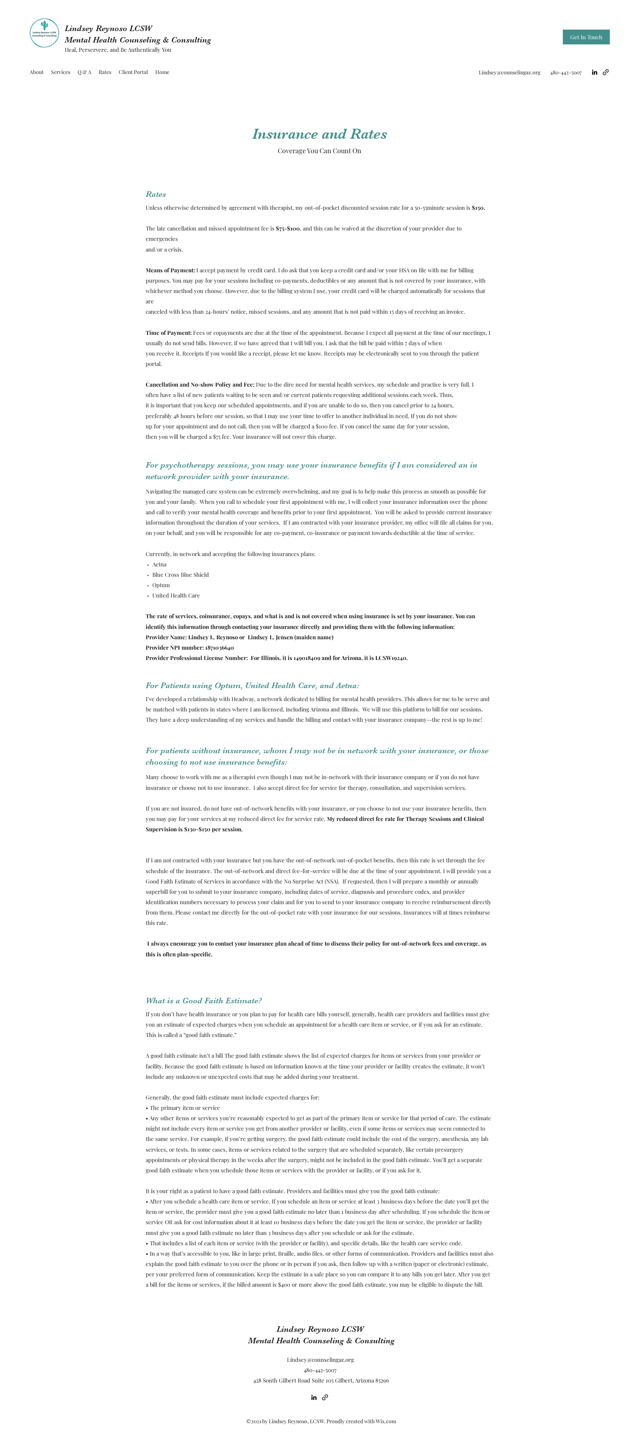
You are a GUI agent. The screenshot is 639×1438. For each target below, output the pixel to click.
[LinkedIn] (594, 72)
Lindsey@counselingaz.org (509, 72)
